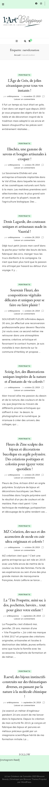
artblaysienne (13, 96)
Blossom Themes (31, 779)
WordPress (26, 782)
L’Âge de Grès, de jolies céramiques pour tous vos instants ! (24, 85)
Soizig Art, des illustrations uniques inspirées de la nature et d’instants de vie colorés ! (24, 376)
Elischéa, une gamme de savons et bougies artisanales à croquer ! (24, 154)
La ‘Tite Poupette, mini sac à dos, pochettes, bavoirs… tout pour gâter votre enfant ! (24, 605)
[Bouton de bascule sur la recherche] (25, 41)
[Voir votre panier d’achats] (29, 41)
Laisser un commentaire (24, 99)
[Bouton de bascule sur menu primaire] (17, 41)
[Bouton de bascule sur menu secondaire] (3, 4)
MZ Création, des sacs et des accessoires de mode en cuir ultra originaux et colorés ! (24, 536)
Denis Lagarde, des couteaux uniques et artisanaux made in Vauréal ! (24, 226)
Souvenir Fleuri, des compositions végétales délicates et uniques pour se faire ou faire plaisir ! (24, 297)
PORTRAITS (24, 75)
